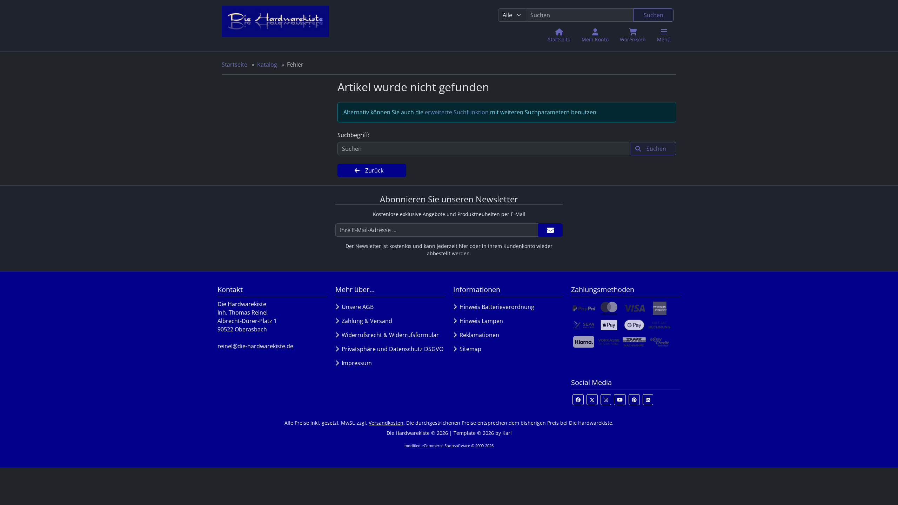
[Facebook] (578, 399)
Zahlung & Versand (365, 321)
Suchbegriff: (353, 135)
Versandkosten (386, 422)
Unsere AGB (356, 307)
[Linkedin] (648, 399)
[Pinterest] (634, 399)
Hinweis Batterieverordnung (495, 307)
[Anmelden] (550, 230)
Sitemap (469, 349)
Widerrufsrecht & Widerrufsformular (389, 335)
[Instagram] (606, 399)
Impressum (355, 363)
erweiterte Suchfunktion (457, 112)
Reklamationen (478, 335)
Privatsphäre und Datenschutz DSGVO (391, 349)
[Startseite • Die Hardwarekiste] (275, 26)
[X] (592, 399)
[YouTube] (620, 399)
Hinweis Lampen (480, 321)
